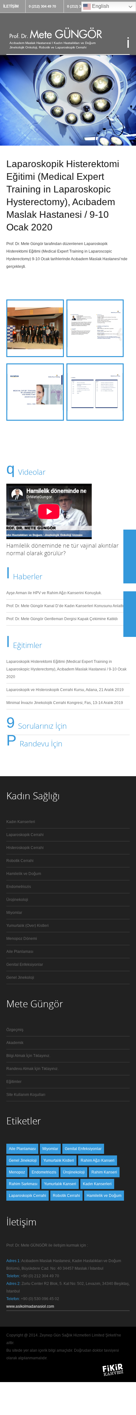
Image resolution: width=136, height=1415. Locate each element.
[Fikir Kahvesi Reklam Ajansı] (113, 1376)
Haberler (27, 576)
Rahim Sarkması (23, 1184)
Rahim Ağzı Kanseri (97, 1160)
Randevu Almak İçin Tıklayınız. (32, 1068)
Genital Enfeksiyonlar (24, 964)
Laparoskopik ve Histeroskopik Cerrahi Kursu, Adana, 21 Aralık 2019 (65, 690)
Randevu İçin (41, 743)
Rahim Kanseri (104, 1172)
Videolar (32, 472)
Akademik (14, 1043)
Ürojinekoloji (17, 899)
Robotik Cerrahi (20, 860)
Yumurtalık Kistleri (58, 1160)
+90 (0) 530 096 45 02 (40, 1299)
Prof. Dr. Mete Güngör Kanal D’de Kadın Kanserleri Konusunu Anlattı (64, 606)
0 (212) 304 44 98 (80, 6)
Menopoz (17, 1172)
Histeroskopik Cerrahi (25, 848)
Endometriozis (18, 886)
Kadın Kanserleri (20, 822)
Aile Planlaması (19, 951)
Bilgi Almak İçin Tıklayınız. (28, 1055)
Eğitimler (27, 645)
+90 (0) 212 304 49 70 (40, 1276)
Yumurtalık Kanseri (60, 1184)
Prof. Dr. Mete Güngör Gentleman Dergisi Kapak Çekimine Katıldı (62, 619)
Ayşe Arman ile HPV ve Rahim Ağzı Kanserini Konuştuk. (54, 593)
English (100, 6)
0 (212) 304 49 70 (42, 6)
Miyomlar (14, 912)
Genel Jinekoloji (20, 977)
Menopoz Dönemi (21, 938)
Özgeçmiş (14, 1030)
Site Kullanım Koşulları (25, 1094)
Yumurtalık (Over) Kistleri (27, 925)
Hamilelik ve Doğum (23, 873)
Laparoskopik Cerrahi (25, 835)
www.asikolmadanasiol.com (30, 1306)
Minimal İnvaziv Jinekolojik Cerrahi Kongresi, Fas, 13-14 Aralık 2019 (64, 703)
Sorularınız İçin (42, 725)
